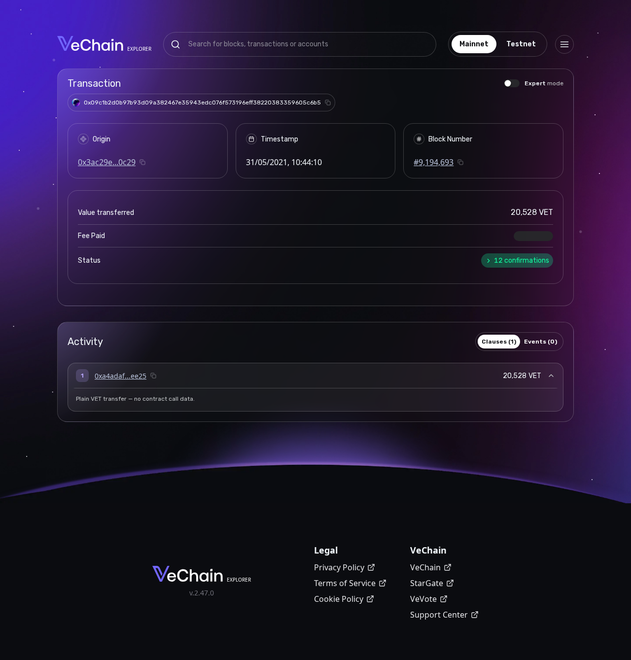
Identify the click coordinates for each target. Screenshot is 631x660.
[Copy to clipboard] (328, 102)
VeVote (423, 598)
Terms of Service (345, 583)
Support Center (439, 614)
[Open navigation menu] (564, 44)
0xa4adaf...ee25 (120, 376)
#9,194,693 (434, 162)
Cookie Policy (338, 598)
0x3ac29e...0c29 (107, 162)
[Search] (175, 44)
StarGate (426, 583)
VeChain (425, 567)
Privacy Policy (339, 567)
